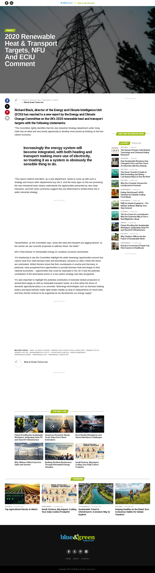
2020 (32, 350)
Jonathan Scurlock (60, 352)
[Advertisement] (59, 219)
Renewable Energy (23, 355)
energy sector (22, 352)
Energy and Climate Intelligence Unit (68, 350)
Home (68, 559)
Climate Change (43, 350)
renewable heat (40, 355)
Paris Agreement (78, 352)
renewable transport (59, 355)
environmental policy (40, 352)
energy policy (93, 350)
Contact (85, 559)
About (76, 559)
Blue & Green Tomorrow (33, 102)
